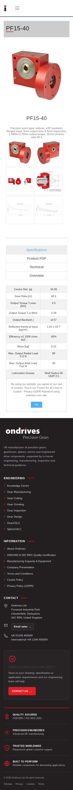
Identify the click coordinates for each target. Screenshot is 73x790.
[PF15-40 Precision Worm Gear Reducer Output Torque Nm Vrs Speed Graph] (20, 210)
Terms (41, 784)
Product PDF (36, 258)
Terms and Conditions (20, 573)
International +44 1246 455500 (29, 639)
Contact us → (22, 691)
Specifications (36, 250)
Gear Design (14, 516)
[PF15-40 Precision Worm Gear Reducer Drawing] (20, 181)
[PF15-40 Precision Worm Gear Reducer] (20, 152)
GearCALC (13, 522)
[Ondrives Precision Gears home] (27, 433)
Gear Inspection (16, 510)
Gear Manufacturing (19, 491)
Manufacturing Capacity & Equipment (29, 561)
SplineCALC (14, 529)
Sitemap (8, 784)
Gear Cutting (14, 498)
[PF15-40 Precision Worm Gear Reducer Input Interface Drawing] (49, 181)
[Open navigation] (17, 8)
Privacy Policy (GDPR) (20, 585)
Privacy (19, 784)
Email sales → (22, 626)
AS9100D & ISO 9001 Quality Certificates (31, 554)
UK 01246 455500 (22, 635)
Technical (37, 267)
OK (36, 404)
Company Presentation (20, 567)
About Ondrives (16, 548)
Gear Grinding (15, 504)
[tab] (36, 250)
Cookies (30, 784)
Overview (37, 275)
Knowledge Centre (18, 485)
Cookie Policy (15, 579)
